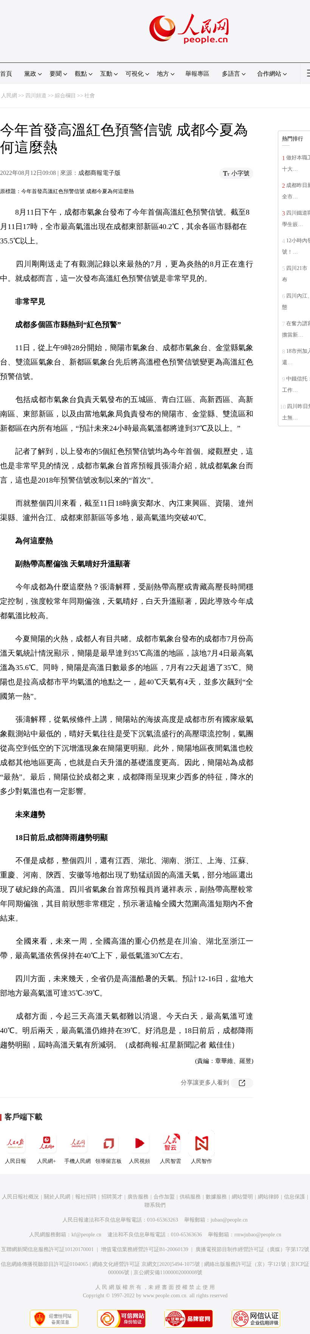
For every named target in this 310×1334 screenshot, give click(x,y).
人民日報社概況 (20, 1197)
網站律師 (268, 1197)
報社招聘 (85, 1197)
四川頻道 (35, 95)
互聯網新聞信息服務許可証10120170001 (47, 1249)
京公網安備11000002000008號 (167, 1272)
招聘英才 (111, 1197)
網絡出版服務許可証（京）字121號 (245, 1264)
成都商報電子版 (99, 173)
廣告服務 (138, 1197)
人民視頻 (139, 1161)
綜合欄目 (65, 95)
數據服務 (216, 1197)
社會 (89, 95)
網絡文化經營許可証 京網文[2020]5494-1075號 (146, 1264)
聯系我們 (155, 1205)
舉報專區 (197, 73)
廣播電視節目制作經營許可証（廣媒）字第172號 (252, 1249)
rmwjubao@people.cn (257, 1234)
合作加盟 (164, 1197)
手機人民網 (77, 1161)
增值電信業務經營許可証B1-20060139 (144, 1249)
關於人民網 (57, 1197)
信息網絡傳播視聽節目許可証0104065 (44, 1264)
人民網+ (46, 1161)
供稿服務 (190, 1197)
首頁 (6, 73)
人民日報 (15, 1161)
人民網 (9, 95)
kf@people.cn (86, 1234)
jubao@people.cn (229, 1220)
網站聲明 (242, 1197)
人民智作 (201, 1161)
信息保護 (294, 1197)
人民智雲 (170, 1161)
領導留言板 (108, 1161)
